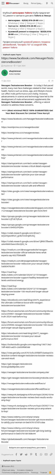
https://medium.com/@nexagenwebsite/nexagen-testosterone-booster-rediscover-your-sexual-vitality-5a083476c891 (25, 263)
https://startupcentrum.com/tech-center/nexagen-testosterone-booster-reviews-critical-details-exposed (25, 164)
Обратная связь (8, 470)
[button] (3, 3)
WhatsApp (13, 23)
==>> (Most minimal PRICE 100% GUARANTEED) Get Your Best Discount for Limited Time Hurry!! (27, 111)
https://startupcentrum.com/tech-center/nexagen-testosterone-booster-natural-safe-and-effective (24, 184)
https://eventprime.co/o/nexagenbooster (20, 127)
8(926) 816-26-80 (30, 20)
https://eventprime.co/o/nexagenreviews (20, 132)
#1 (53, 81)
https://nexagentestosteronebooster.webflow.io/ (23, 383)
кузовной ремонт (31, 41)
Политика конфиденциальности (15, 472)
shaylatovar (8, 65)
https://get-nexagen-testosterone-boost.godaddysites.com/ (16, 365)
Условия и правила (25, 470)
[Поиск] (51, 3)
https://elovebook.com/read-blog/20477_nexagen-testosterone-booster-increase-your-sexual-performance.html (24, 336)
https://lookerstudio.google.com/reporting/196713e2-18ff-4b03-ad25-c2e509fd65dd (26, 345)
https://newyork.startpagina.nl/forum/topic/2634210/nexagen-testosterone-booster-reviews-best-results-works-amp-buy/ (27, 397)
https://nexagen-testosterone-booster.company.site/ (25, 372)
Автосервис (14, 20)
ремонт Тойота (10, 47)
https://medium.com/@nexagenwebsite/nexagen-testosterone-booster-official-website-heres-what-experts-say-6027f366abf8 (24, 252)
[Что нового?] (46, 3)
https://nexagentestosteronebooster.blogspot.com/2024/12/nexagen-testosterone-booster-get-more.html (27, 209)
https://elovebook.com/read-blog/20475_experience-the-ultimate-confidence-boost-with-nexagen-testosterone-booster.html (25, 302)
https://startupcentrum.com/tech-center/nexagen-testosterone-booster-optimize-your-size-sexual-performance (24, 174)
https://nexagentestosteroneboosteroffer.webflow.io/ (25, 389)
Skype (40, 23)
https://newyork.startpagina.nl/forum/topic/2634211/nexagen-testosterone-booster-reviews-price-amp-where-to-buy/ (27, 408)
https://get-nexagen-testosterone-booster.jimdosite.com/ (27, 377)
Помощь (34, 472)
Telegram (31, 23)
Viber (22, 23)
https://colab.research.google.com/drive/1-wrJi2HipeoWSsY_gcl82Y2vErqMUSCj (21, 234)
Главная (43, 472)
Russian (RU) (9, 466)
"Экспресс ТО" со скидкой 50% (31, 44)
